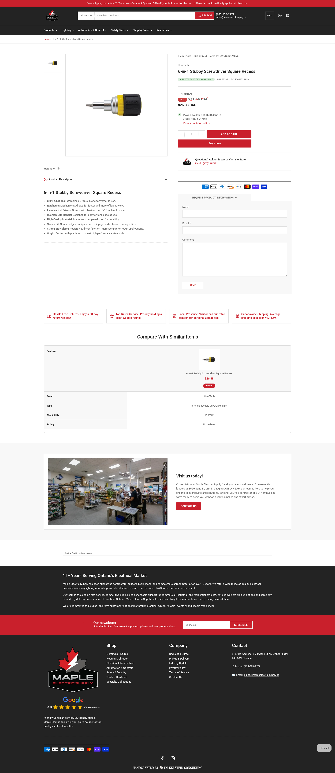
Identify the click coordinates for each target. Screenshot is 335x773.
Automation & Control (91, 30)
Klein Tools (184, 56)
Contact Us (188, 506)
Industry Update (178, 663)
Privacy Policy (177, 667)
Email (198, 163)
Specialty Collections (118, 681)
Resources (163, 30)
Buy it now (215, 143)
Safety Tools (118, 30)
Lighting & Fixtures (117, 654)
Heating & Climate (117, 658)
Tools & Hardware (116, 677)
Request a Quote (179, 654)
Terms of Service (179, 672)
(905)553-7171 (210, 163)
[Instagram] (173, 758)
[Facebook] (162, 758)
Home (47, 39)
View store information (196, 123)
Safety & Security (116, 672)
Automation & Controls (119, 667)
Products (49, 30)
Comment (188, 239)
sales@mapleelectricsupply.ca (261, 674)
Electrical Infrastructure (120, 663)
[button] (179, 94)
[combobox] (154, 16)
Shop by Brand (141, 30)
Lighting (66, 30)
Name (185, 207)
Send (192, 285)
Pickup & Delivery (179, 658)
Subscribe (241, 625)
